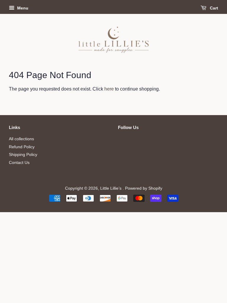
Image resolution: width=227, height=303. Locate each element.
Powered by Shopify (143, 188)
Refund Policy (22, 147)
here (109, 88)
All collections (21, 139)
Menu (22, 8)
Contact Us (19, 162)
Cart (213, 8)
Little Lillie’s (111, 188)
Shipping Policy (23, 154)
